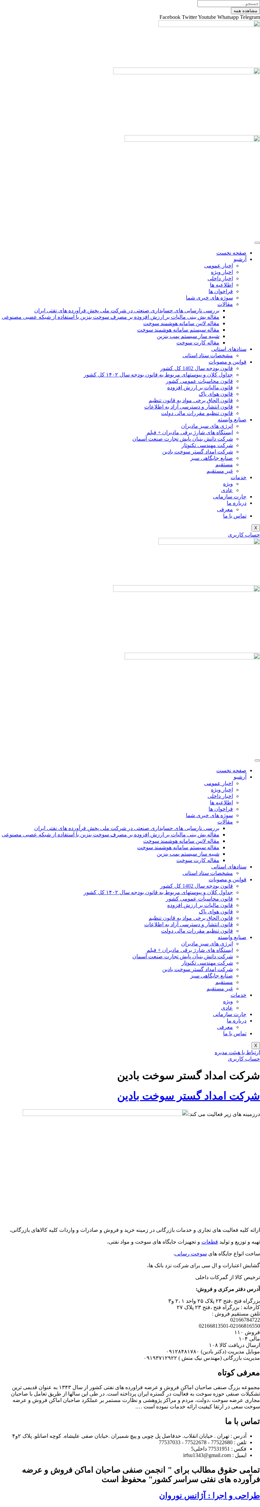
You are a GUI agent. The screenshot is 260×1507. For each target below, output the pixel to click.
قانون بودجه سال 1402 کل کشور (196, 368)
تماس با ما (234, 516)
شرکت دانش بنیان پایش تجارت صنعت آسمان (182, 439)
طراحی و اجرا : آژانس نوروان (209, 1495)
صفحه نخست (231, 253)
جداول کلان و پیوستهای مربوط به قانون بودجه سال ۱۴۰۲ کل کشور (158, 375)
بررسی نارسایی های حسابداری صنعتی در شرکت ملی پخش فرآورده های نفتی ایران (126, 310)
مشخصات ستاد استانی (207, 355)
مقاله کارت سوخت (197, 342)
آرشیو (240, 259)
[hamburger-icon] (257, 243)
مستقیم (224, 464)
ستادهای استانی (228, 349)
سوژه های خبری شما (209, 298)
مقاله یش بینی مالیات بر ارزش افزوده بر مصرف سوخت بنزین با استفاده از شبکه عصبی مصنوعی (110, 317)
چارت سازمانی (229, 496)
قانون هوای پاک (216, 394)
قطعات (209, 1242)
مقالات (225, 304)
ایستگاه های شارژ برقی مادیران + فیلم (190, 432)
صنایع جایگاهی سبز (211, 458)
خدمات (238, 477)
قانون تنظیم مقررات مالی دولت (197, 413)
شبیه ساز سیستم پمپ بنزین (188, 336)
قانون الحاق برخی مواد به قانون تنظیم (191, 400)
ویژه (228, 484)
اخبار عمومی (218, 265)
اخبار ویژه (222, 272)
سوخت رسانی (191, 1253)
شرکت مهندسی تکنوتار (207, 445)
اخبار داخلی (220, 278)
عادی (227, 490)
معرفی (225, 509)
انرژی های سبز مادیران (207, 426)
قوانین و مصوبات (227, 362)
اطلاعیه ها (221, 285)
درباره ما (236, 503)
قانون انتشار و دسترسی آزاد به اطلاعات (188, 407)
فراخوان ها (221, 291)
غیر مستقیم (220, 471)
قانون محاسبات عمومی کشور (199, 381)
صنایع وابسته (232, 419)
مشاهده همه (245, 10)
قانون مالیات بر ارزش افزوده (200, 387)
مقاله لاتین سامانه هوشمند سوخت (181, 323)
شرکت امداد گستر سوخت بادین (197, 451)
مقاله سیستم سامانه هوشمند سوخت (178, 330)
